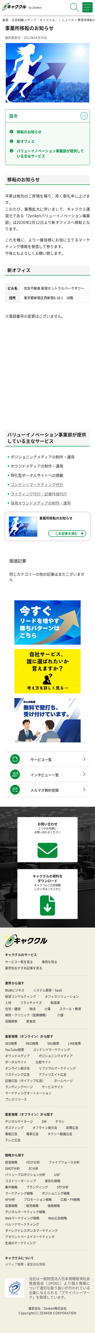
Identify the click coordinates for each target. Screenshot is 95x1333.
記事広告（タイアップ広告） (25, 1080)
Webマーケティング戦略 (22, 1218)
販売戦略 (32, 1205)
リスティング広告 (17, 1074)
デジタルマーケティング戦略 (25, 1212)
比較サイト (43, 1062)
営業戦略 (11, 1205)
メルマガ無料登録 (44, 790)
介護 (60, 1015)
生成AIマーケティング (20, 1243)
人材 (8, 1002)
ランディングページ (19, 1086)
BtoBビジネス (14, 990)
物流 (32, 1008)
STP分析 (62, 1187)
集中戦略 (11, 1187)
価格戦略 (54, 1205)
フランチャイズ (31, 1002)
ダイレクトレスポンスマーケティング (31, 1230)
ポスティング (14, 1127)
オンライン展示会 (17, 1068)
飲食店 (31, 1021)
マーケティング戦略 (19, 1193)
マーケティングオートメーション (28, 1093)
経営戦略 (11, 1162)
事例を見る (49, 961)
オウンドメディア (17, 1055)
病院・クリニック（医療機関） (26, 1015)
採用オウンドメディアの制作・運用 (41, 503)
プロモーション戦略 (38, 1199)
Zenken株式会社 (55, 1308)
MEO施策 (32, 1043)
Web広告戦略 (57, 1218)
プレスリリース (16, 1099)
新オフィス (25, 141)
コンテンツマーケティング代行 (37, 484)
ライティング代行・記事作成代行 (39, 494)
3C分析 (33, 1168)
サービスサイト (52, 1086)
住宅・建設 (13, 1008)
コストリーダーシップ (20, 1180)
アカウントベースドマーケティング (30, 1236)
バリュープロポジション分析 (25, 1174)
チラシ (60, 1121)
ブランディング (37, 1187)
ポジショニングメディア (56, 1055)
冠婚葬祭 (11, 1021)
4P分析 (10, 1199)
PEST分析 (33, 1162)
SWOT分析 (12, 1168)
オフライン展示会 (44, 1127)
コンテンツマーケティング (51, 1049)
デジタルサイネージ (19, 1121)
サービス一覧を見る (19, 961)
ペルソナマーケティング (22, 1224)
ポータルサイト (16, 1062)
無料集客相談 (52, 1326)
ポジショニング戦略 (56, 1193)
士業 (47, 1008)
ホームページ (63, 1080)
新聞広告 (72, 1127)
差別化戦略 (52, 1180)
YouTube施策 (14, 1049)
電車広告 (32, 1133)
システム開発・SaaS (47, 990)
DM (44, 1121)
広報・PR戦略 (70, 1199)
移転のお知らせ (29, 131)
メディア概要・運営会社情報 (25, 1264)
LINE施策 (74, 1043)
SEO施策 (11, 1043)
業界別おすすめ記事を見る (23, 968)
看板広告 (11, 1133)
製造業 (55, 1002)
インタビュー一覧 (44, 774)
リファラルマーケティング (57, 1068)
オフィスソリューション (62, 996)
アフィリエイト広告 (52, 1074)
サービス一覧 (41, 759)
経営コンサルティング (20, 996)
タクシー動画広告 (60, 1133)
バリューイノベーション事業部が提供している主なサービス (50, 153)
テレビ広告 (13, 1140)
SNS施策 (53, 1043)
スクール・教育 (70, 1008)
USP (57, 1174)
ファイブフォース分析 (64, 1162)
